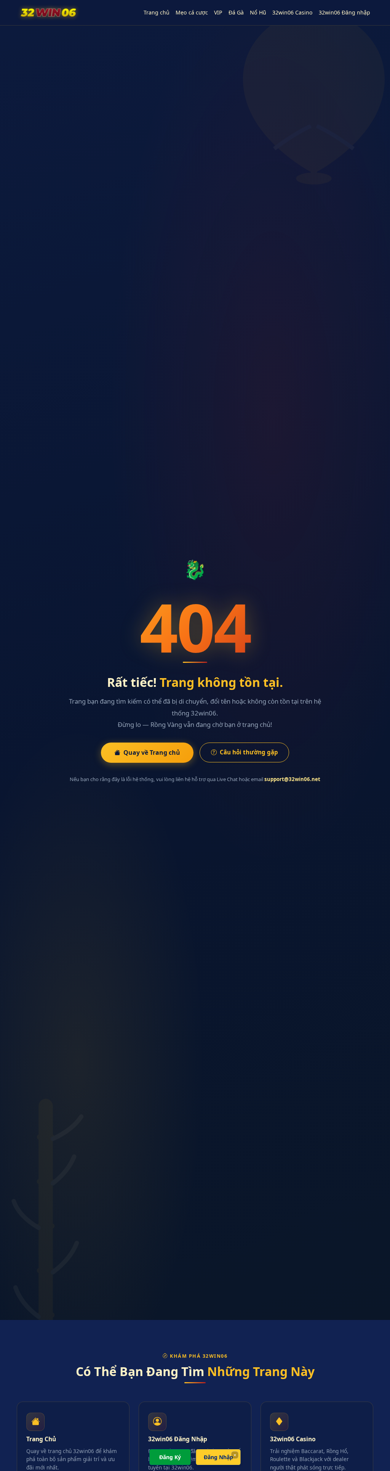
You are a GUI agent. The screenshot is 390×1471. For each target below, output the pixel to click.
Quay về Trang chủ (151, 752)
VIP (218, 12)
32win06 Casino (292, 12)
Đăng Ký (170, 1457)
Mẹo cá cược (192, 12)
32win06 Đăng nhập (344, 12)
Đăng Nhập (218, 1457)
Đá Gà (236, 12)
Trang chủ (156, 12)
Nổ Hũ (258, 12)
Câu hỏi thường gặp (249, 752)
